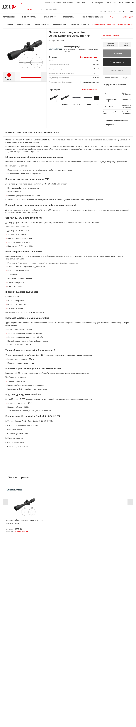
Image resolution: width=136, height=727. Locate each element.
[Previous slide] (5, 502)
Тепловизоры (9, 17)
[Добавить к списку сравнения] (92, 40)
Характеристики (24, 132)
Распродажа (128, 17)
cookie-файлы (28, 714)
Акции (83, 2)
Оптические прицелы (78, 24)
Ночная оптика (49, 17)
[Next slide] (44, 76)
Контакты (70, 2)
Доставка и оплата (43, 132)
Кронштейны (68, 17)
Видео (56, 132)
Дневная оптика (29, 17)
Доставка (59, 2)
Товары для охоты (41, 24)
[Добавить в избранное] (97, 40)
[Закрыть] (38, 715)
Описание (10, 132)
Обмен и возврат (50, 2)
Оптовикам (77, 2)
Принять (30, 723)
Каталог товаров (23, 24)
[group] (30, 73)
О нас (64, 2)
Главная (9, 24)
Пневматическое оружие (92, 17)
